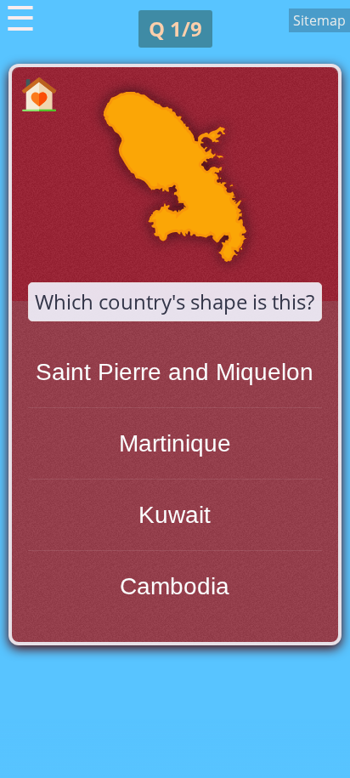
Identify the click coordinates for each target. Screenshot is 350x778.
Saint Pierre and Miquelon (174, 372)
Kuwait (174, 515)
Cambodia (174, 586)
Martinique (175, 443)
